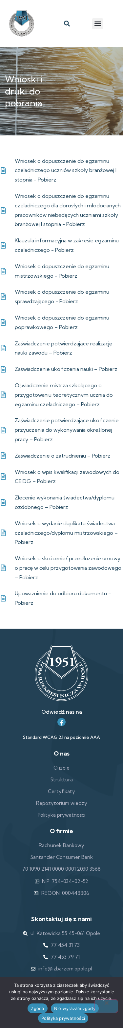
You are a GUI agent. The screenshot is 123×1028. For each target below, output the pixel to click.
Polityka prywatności (63, 1018)
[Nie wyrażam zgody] (106, 1006)
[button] (67, 23)
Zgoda (37, 1008)
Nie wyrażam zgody (74, 1008)
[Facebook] (61, 722)
